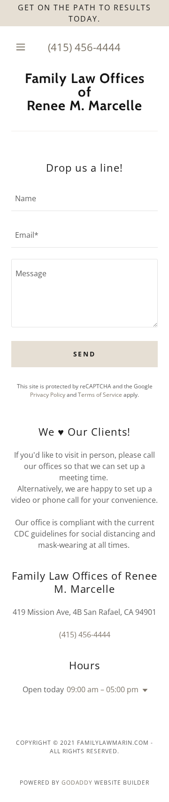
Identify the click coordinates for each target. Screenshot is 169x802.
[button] (22, 47)
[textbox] (84, 198)
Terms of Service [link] (100, 395)
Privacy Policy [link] (47, 395)
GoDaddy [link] (77, 783)
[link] (84, 92)
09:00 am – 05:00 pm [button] (102, 689)
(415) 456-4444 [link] (84, 47)
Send (84, 353)
